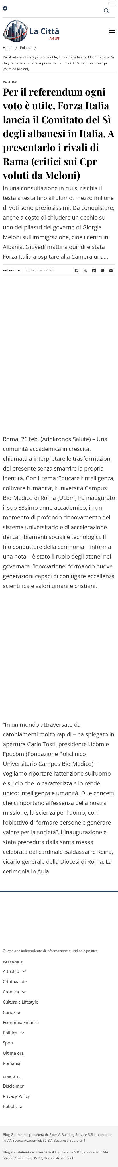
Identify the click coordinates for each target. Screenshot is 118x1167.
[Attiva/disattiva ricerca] (106, 11)
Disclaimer (13, 1086)
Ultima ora (13, 1053)
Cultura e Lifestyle (20, 1002)
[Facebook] (76, 270)
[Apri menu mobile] (112, 3)
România (11, 1063)
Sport (8, 1043)
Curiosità (11, 1012)
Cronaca (11, 992)
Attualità (11, 971)
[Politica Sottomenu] (22, 1033)
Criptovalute (15, 981)
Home (8, 47)
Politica (26, 47)
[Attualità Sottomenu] (24, 971)
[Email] (111, 270)
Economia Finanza (21, 1022)
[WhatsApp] (102, 270)
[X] (85, 270)
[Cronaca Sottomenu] (24, 992)
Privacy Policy (16, 1096)
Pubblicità (12, 1106)
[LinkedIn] (93, 270)
